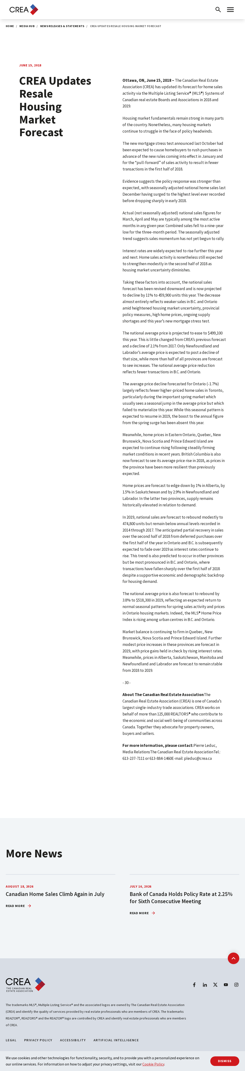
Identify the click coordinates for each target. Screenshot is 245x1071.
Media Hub (27, 26)
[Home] (24, 9)
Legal (11, 1040)
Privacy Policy (38, 1040)
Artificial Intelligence (116, 1040)
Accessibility (73, 1040)
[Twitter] (215, 985)
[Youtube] (226, 985)
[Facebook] (194, 985)
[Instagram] (236, 985)
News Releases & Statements (62, 26)
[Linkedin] (205, 985)
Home (10, 26)
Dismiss (225, 1061)
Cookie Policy (153, 1064)
